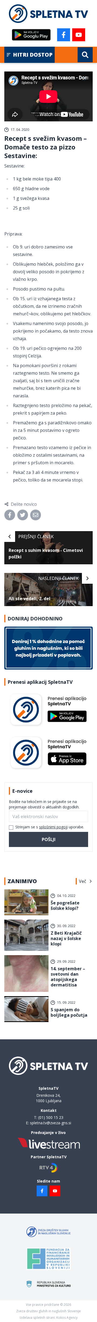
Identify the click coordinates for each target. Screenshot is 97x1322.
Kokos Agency (67, 1317)
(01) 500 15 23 (50, 1117)
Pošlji (49, 839)
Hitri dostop (33, 54)
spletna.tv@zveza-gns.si (50, 1122)
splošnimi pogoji (53, 826)
